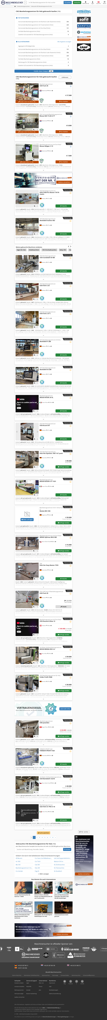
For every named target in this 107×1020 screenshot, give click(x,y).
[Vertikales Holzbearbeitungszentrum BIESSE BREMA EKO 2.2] (27, 655)
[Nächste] (37, 92)
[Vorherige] (16, 92)
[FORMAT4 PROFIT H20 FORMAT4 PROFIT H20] (27, 757)
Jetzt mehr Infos (65, 709)
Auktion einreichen (64, 182)
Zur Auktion (64, 101)
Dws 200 (37, 868)
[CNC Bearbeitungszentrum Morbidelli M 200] (27, 375)
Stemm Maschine (16, 975)
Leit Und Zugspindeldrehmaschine (64, 858)
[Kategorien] (25, 2)
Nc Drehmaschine (59, 865)
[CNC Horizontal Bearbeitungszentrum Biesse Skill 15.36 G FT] (27, 122)
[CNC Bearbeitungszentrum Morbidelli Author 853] (27, 226)
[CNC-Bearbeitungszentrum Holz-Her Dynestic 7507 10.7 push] (27, 459)
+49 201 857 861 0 (23, 965)
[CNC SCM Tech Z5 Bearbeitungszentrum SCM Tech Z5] (27, 599)
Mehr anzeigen (44, 874)
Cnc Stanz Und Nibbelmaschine (44, 858)
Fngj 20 (37, 871)
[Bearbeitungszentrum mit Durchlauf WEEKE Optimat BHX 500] (27, 543)
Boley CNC (63, 250)
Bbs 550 (18, 865)
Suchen (68, 2)
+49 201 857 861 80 (49, 965)
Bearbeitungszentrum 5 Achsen (25, 868)
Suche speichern (44, 833)
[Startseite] (15, 6)
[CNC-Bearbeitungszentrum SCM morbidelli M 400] (27, 263)
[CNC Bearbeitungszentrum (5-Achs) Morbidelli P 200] (27, 347)
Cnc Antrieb (19, 871)
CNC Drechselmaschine (49, 250)
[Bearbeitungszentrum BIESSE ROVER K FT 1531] (27, 487)
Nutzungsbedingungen (63, 1016)
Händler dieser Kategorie (43, 71)
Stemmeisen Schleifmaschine (31, 975)
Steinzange (55, 975)
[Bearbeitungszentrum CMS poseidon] (27, 729)
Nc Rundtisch (58, 871)
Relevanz (65, 77)
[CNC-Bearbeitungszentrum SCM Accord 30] (27, 431)
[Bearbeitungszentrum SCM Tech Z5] (27, 92)
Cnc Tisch (37, 861)
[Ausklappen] (43, 110)
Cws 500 (37, 865)
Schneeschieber (65, 975)
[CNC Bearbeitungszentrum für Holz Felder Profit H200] (27, 683)
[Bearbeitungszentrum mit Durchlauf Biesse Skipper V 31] (27, 152)
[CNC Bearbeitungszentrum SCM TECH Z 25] (27, 291)
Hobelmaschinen (34, 250)
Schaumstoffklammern (89, 975)
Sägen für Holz (21, 250)
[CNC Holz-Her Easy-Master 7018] (27, 571)
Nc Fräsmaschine (59, 868)
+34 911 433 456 (22, 968)
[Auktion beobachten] (71, 86)
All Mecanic (19, 858)
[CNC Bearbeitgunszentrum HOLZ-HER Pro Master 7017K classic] (27, 198)
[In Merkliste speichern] (70, 193)
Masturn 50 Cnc (58, 861)
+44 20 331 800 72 (75, 965)
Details (64, 607)
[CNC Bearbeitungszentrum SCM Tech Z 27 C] (27, 319)
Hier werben (85, 832)
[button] (104, 2)
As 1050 (18, 861)
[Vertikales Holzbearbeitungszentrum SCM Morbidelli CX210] (27, 785)
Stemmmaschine (76, 975)
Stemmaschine (46, 975)
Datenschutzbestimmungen (49, 1016)
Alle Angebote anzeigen (64, 42)
